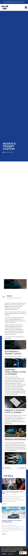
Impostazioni (10, 553)
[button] (26, 7)
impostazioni (13, 551)
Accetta (4, 553)
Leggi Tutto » (4, 503)
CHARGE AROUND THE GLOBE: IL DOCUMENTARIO (12, 521)
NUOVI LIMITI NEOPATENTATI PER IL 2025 (13, 492)
